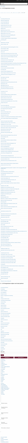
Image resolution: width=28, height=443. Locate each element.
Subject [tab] (4, 6)
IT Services (2, 371)
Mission (2, 392)
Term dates (3, 394)
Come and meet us (7, 357)
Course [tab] (1, 6)
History (2, 391)
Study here (3, 359)
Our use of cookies (4, 437)
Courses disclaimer (4, 385)
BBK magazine (3, 384)
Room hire (2, 375)
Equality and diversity (4, 386)
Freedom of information (5, 389)
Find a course (3, 360)
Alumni (2, 380)
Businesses (3, 379)
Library (2, 370)
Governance (3, 390)
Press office (3, 369)
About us (2, 383)
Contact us (3, 365)
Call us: (5, 366)
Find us (2, 361)
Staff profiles (3, 367)
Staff (2, 381)
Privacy (2, 438)
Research (2, 378)
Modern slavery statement (5, 388)
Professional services (4, 374)
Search (2, 355)
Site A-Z (2, 440)
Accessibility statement (4, 441)
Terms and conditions (4, 439)
